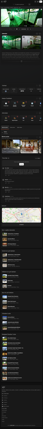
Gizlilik (3, 419)
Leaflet (31, 221)
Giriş (41, 1)
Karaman (11, 7)
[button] (21, 214)
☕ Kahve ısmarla (5, 406)
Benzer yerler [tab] (5, 127)
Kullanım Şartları (4, 417)
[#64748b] (6, 91)
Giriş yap (21, 164)
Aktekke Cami (16, 7)
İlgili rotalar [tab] (19, 127)
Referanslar (4, 415)
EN (37, 1)
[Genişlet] (30, 29)
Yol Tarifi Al (21, 224)
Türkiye (2, 7)
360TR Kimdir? (4, 410)
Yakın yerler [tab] (12, 127)
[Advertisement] (21, 73)
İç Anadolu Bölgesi (7, 7)
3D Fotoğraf (4, 412)
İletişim (3, 421)
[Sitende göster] (19, 29)
